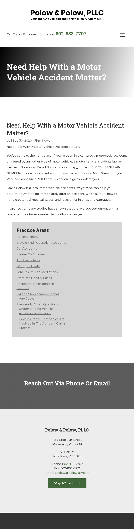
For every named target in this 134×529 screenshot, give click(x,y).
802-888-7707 (71, 33)
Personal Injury (28, 237)
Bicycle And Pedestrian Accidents (41, 242)
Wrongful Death (28, 266)
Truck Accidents (28, 260)
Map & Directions (67, 483)
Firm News (42, 140)
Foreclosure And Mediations (37, 272)
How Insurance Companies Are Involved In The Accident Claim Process (42, 323)
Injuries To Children (31, 254)
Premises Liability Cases (34, 278)
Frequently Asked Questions (37, 304)
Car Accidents (27, 248)
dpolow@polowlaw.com (72, 473)
